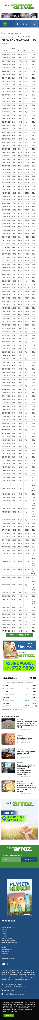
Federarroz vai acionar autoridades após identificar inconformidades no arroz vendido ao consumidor (26, 769)
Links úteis (5, 954)
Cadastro (4, 934)
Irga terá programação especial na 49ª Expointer (26, 753)
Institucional (5, 951)
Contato (4, 936)
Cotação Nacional (7, 938)
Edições (4, 947)
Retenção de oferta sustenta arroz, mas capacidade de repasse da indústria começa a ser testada (26, 787)
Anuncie (4, 929)
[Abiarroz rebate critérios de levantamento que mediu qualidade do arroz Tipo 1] (8, 723)
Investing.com (17, 709)
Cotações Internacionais (19, 635)
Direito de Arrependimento (10, 942)
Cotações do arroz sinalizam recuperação (26, 739)
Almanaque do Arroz (8, 927)
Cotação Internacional (8, 940)
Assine (4, 931)
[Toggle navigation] (5, 24)
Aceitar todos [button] (9, 1015)
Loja (3, 956)
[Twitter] (20, 24)
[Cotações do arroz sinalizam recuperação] (8, 738)
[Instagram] (23, 24)
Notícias (20, 719)
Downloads (5, 945)
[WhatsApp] (27, 24)
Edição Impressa (7, 949)
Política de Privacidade (9, 1011)
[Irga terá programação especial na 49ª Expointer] (8, 753)
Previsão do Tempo (8, 958)
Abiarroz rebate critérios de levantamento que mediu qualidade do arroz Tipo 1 (27, 724)
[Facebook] (17, 24)
